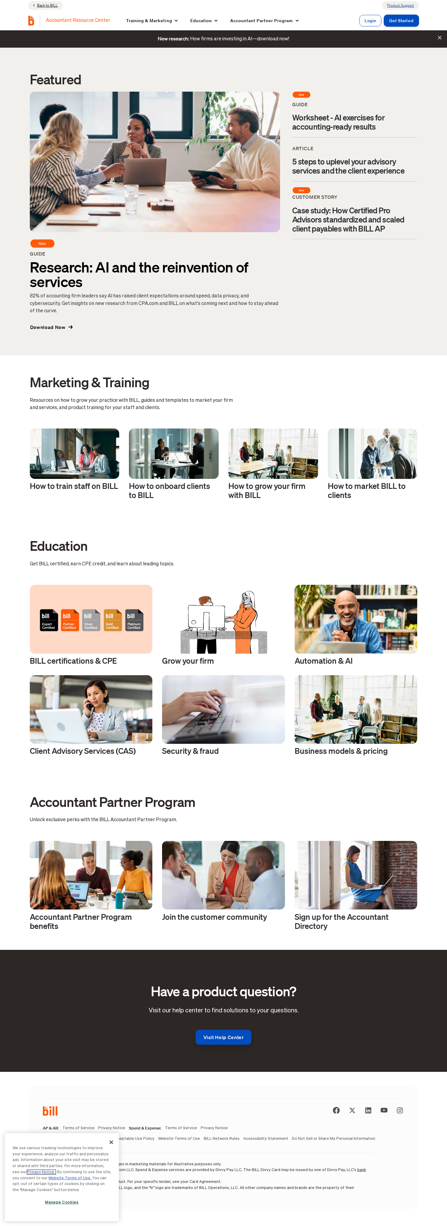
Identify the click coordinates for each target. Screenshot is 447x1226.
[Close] (111, 1142)
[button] (152, 20)
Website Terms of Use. (70, 1178)
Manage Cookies (61, 1202)
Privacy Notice (41, 1172)
